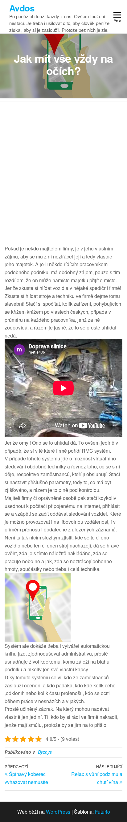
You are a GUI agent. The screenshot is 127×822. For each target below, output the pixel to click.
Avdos (22, 8)
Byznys (45, 752)
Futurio (102, 811)
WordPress (58, 811)
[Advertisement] (63, 168)
